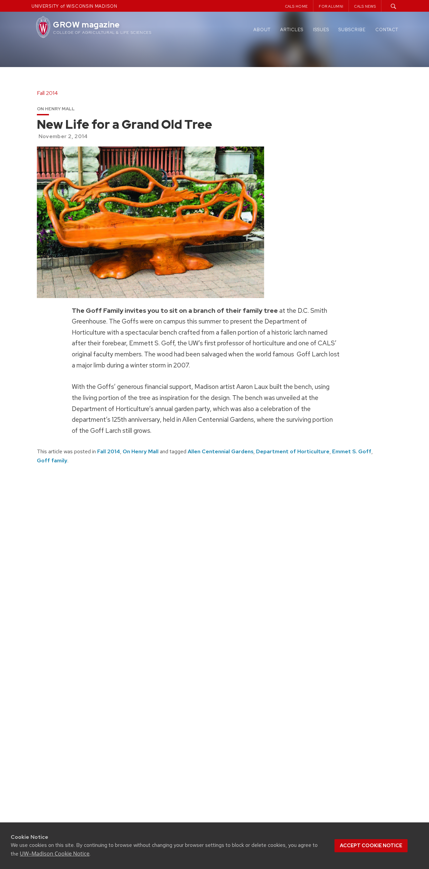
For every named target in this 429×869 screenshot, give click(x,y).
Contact (386, 30)
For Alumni (331, 6)
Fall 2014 (108, 451)
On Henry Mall (141, 451)
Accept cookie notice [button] (371, 845)
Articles (291, 30)
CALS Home (296, 6)
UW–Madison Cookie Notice (54, 853)
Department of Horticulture (292, 451)
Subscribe (352, 30)
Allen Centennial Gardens (220, 451)
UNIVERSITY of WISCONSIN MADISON (74, 6)
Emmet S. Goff (351, 451)
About (261, 30)
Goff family (52, 460)
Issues (321, 30)
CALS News (365, 6)
